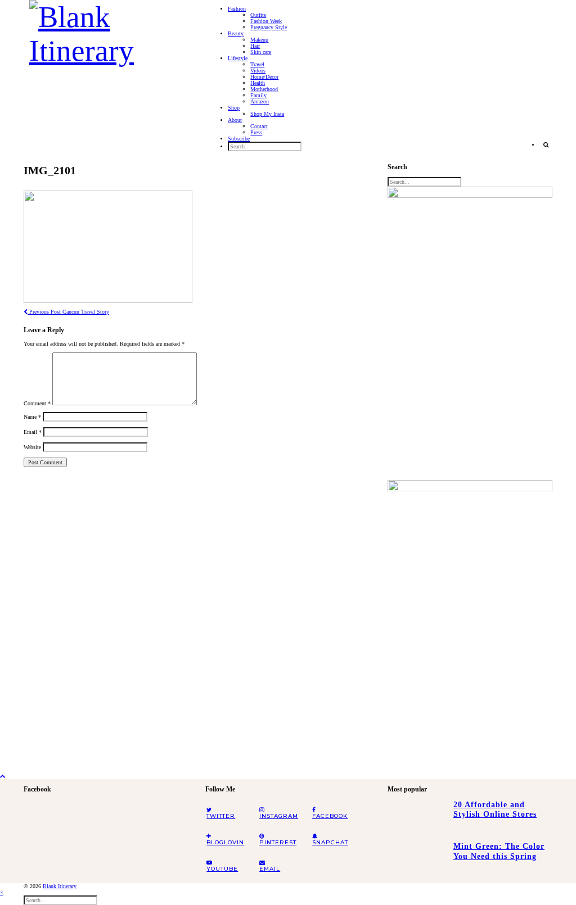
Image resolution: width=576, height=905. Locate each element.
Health (257, 83)
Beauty (236, 33)
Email (33, 432)
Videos (258, 70)
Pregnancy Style (268, 27)
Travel (257, 64)
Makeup (259, 40)
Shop (234, 108)
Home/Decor (264, 77)
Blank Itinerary (59, 886)
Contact (259, 126)
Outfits (258, 15)
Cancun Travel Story (68, 312)
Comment (37, 403)
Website (32, 447)
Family (258, 95)
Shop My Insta (267, 114)
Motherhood (264, 89)
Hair (255, 46)
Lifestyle (238, 58)
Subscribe (239, 138)
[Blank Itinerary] (108, 30)
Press (256, 132)
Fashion (237, 9)
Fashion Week (266, 21)
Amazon (259, 101)
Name (32, 417)
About (235, 120)
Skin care (260, 52)
